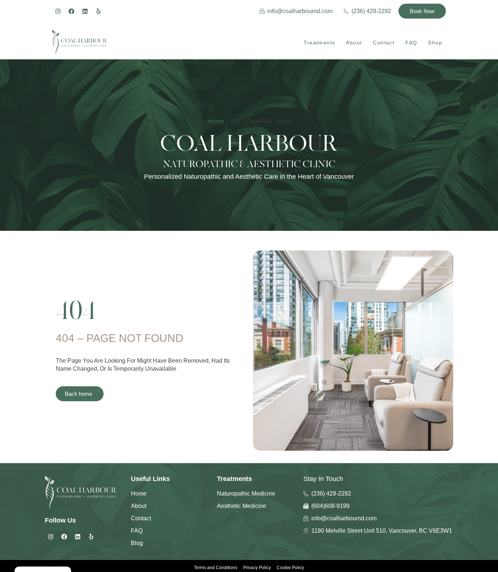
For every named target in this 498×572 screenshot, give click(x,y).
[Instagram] (58, 11)
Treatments (319, 43)
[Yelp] (98, 11)
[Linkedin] (85, 11)
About (354, 43)
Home (215, 121)
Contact (383, 43)
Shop (435, 43)
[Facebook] (71, 11)
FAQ (411, 43)
